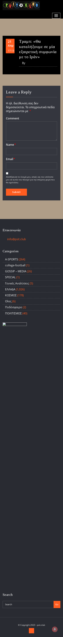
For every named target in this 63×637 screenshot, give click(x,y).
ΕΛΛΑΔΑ (10, 289)
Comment (12, 118)
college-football (15, 265)
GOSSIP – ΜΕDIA (15, 271)
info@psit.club (16, 239)
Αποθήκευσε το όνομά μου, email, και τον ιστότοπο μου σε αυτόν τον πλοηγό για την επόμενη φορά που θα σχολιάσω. (30, 180)
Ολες (8, 301)
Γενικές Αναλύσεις (17, 283)
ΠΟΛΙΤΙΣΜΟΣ (13, 313)
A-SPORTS (11, 259)
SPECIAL (10, 277)
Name (11, 145)
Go (56, 604)
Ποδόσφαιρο (13, 307)
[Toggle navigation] (56, 16)
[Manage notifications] (55, 629)
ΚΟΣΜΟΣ (11, 295)
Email (10, 159)
